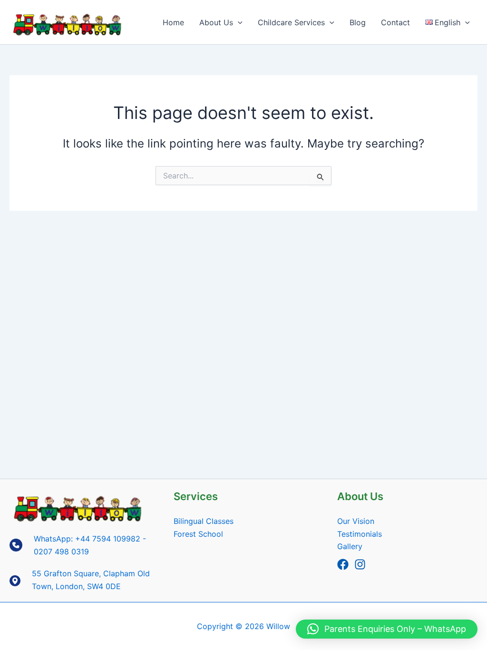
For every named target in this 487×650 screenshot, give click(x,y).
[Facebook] (343, 564)
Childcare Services (291, 22)
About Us (216, 22)
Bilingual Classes (204, 521)
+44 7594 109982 (107, 538)
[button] (238, 22)
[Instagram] (360, 564)
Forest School (198, 534)
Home (173, 22)
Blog (358, 22)
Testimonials (359, 534)
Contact (395, 22)
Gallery (349, 546)
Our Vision (355, 521)
